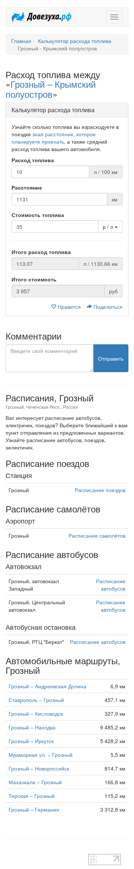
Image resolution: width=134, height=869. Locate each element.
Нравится (69, 306)
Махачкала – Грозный (35, 782)
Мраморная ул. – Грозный (41, 754)
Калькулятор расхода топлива (74, 40)
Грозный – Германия (34, 809)
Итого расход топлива (41, 251)
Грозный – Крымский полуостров (51, 88)
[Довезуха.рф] (41, 17)
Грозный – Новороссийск (39, 768)
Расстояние (27, 187)
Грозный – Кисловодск (36, 713)
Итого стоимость (34, 279)
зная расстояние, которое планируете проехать (54, 137)
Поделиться (107, 306)
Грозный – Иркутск (31, 741)
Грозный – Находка (32, 727)
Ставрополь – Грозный (36, 699)
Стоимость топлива (38, 214)
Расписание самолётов (96, 535)
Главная (21, 40)
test (10, 850)
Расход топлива (33, 160)
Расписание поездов (100, 490)
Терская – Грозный (32, 795)
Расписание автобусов (110, 584)
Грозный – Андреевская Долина (47, 686)
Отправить (111, 358)
